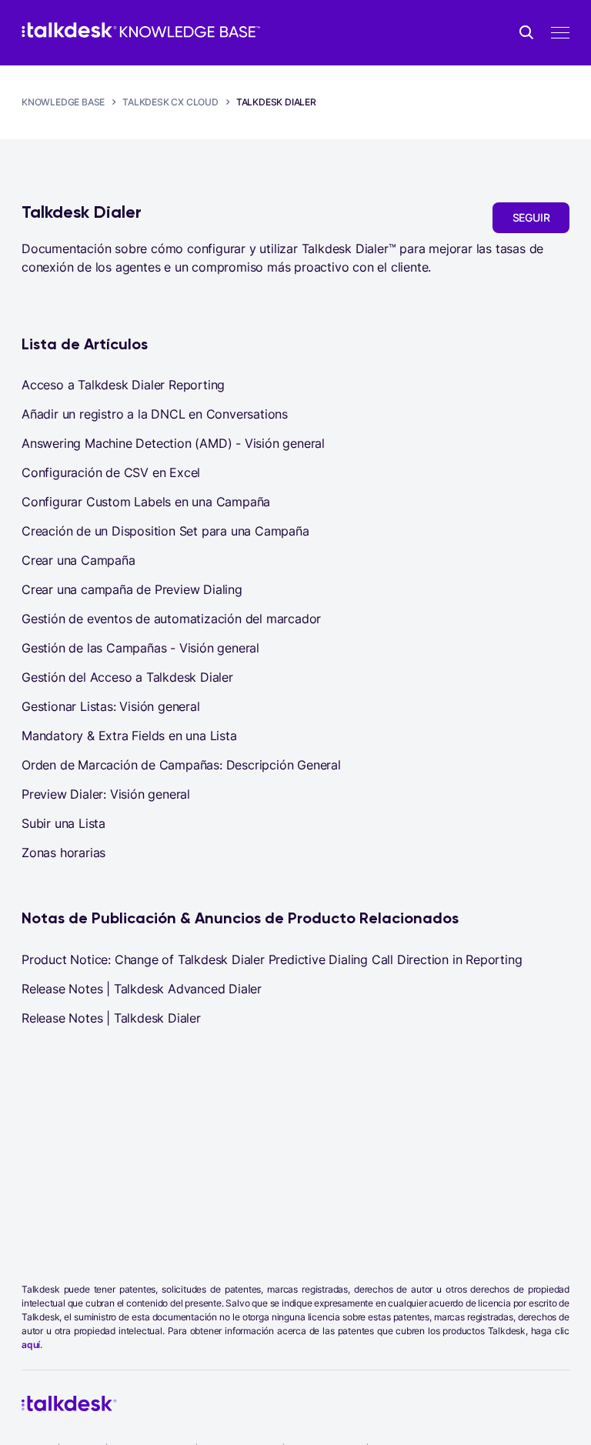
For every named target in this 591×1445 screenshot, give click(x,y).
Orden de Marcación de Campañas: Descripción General (181, 765)
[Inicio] (141, 30)
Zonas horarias (63, 852)
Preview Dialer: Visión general (106, 794)
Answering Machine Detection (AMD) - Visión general (173, 443)
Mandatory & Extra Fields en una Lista (129, 735)
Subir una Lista (63, 823)
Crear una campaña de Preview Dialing (132, 589)
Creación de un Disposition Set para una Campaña (165, 531)
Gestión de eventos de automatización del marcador (171, 618)
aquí (31, 1344)
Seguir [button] (531, 217)
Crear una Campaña (78, 560)
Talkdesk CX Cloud (170, 102)
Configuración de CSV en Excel (111, 472)
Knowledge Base (63, 102)
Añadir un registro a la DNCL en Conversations (155, 414)
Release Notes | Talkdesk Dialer (111, 1018)
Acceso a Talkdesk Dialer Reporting (123, 384)
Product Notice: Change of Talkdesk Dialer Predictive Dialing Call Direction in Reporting (272, 959)
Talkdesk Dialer (276, 102)
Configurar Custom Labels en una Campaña (146, 501)
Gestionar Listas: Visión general (111, 706)
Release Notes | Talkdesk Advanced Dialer (142, 988)
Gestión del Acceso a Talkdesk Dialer (127, 677)
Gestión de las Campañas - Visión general (140, 648)
